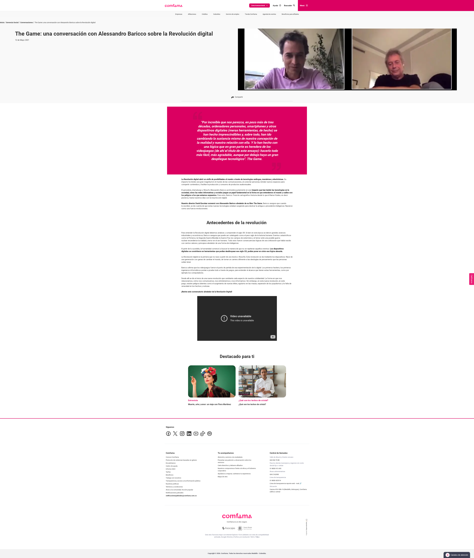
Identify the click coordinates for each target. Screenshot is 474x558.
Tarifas (168, 472)
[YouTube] (196, 433)
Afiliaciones (192, 14)
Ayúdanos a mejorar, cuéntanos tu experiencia (234, 474)
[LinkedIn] (189, 433)
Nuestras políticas (172, 484)
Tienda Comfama (251, 14)
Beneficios (169, 475)
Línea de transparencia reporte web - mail (285, 483)
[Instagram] (182, 433)
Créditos (205, 14)
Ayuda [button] (275, 5)
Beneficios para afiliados (290, 14)
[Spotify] (209, 433)
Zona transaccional (258, 5)
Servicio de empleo (232, 14)
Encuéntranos (171, 463)
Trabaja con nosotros (173, 478)
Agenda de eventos (269, 14)
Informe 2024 (170, 469)
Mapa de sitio (223, 477)
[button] (174, 5)
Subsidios (216, 14)
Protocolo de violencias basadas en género (181, 460)
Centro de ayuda (171, 466)
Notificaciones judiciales (174, 493)
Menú (302, 5)
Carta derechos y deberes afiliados (230, 465)
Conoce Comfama (172, 457)
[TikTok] (202, 433)
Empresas (178, 14)
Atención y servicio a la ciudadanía (230, 457)
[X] (175, 433)
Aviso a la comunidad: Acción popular (179, 490)
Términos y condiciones (174, 487)
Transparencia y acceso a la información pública (183, 481)
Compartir (239, 97)
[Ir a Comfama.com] (237, 517)
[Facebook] (168, 433)
